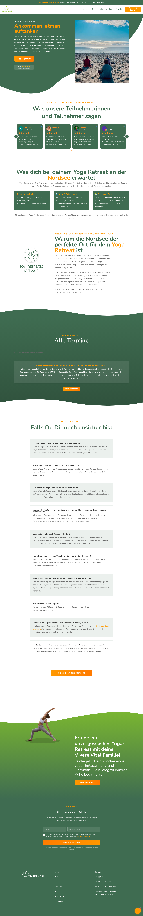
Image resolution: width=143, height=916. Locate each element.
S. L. (54, 127)
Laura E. (83, 127)
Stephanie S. (113, 127)
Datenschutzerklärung (84, 836)
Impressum (59, 901)
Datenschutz (60, 896)
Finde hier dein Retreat (71, 672)
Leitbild (58, 881)
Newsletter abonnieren (71, 842)
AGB (56, 891)
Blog (56, 877)
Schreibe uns (87, 782)
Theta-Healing (60, 886)
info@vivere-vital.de (108, 886)
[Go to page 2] (73, 150)
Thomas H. (29, 127)
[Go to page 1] (71, 150)
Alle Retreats (71, 388)
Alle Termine (24, 58)
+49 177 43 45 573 (105, 881)
